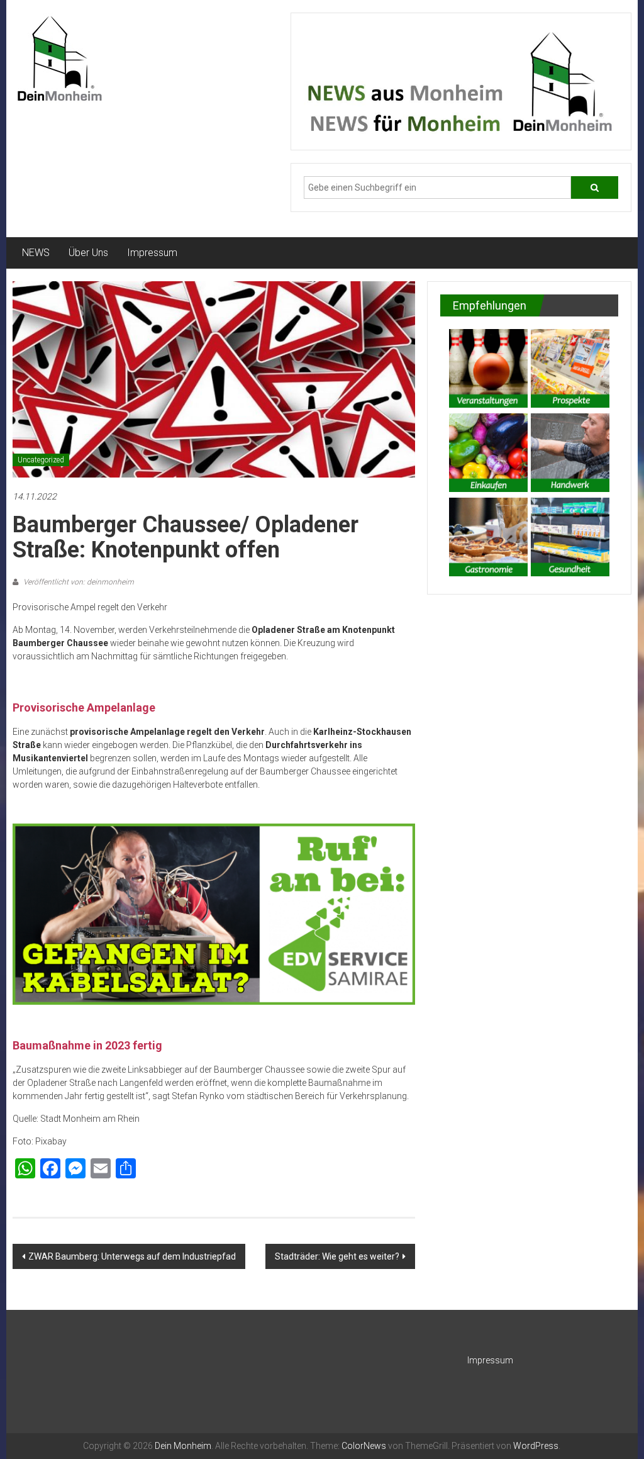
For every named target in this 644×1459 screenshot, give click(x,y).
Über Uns (88, 253)
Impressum (152, 253)
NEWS (36, 253)
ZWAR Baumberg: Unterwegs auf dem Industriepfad (132, 1256)
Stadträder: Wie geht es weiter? (337, 1256)
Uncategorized (41, 460)
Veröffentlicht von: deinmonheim (77, 582)
